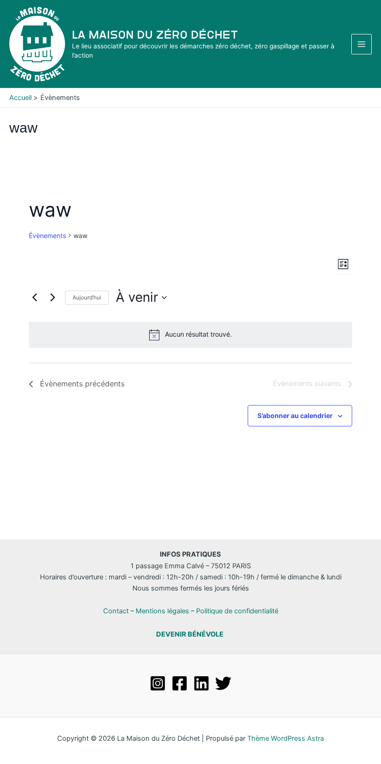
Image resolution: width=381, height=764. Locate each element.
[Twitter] (223, 683)
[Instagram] (158, 683)
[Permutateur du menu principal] (361, 44)
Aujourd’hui (86, 297)
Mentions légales (162, 611)
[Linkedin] (201, 683)
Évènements (47, 235)
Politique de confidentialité (237, 611)
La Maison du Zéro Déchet (155, 34)
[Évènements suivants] (52, 297)
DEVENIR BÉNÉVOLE (189, 634)
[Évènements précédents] (34, 297)
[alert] (190, 335)
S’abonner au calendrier (295, 415)
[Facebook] (179, 683)
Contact (116, 611)
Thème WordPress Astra (285, 738)
